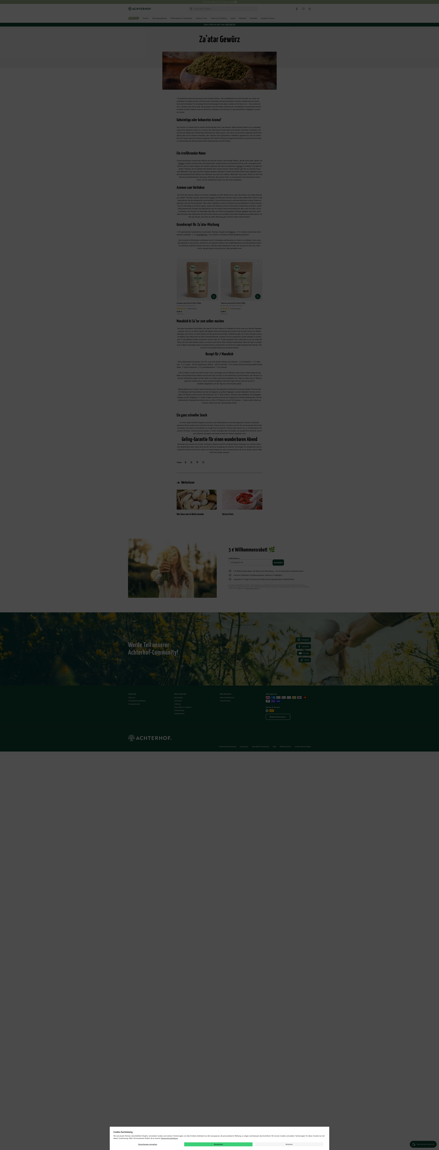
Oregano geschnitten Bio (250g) (189, 303)
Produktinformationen (137, 701)
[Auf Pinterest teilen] (197, 462)
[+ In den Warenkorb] (214, 296)
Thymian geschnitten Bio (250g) (233, 303)
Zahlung (177, 704)
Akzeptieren (218, 1144)
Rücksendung (179, 710)
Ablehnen (289, 1144)
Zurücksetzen (251, 9)
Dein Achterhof (225, 694)
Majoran (232, 232)
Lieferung (178, 701)
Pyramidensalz (201, 234)
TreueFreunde (225, 701)
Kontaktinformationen (260, 746)
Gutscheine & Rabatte (182, 707)
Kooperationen (134, 704)
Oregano (181, 163)
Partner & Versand (273, 707)
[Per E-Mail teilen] (203, 462)
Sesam (212, 197)
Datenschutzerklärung (169, 1138)
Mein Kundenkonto (227, 697)
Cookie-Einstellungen (303, 746)
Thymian (239, 166)
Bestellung (178, 697)
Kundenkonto (179, 713)
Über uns (131, 697)
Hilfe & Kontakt (180, 694)
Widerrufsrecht (285, 746)
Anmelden (278, 562)
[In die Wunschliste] (214, 262)
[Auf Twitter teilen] (191, 462)
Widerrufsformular (278, 717)
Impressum (244, 746)
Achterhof (132, 694)
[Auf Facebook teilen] (185, 462)
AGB (239, 588)
